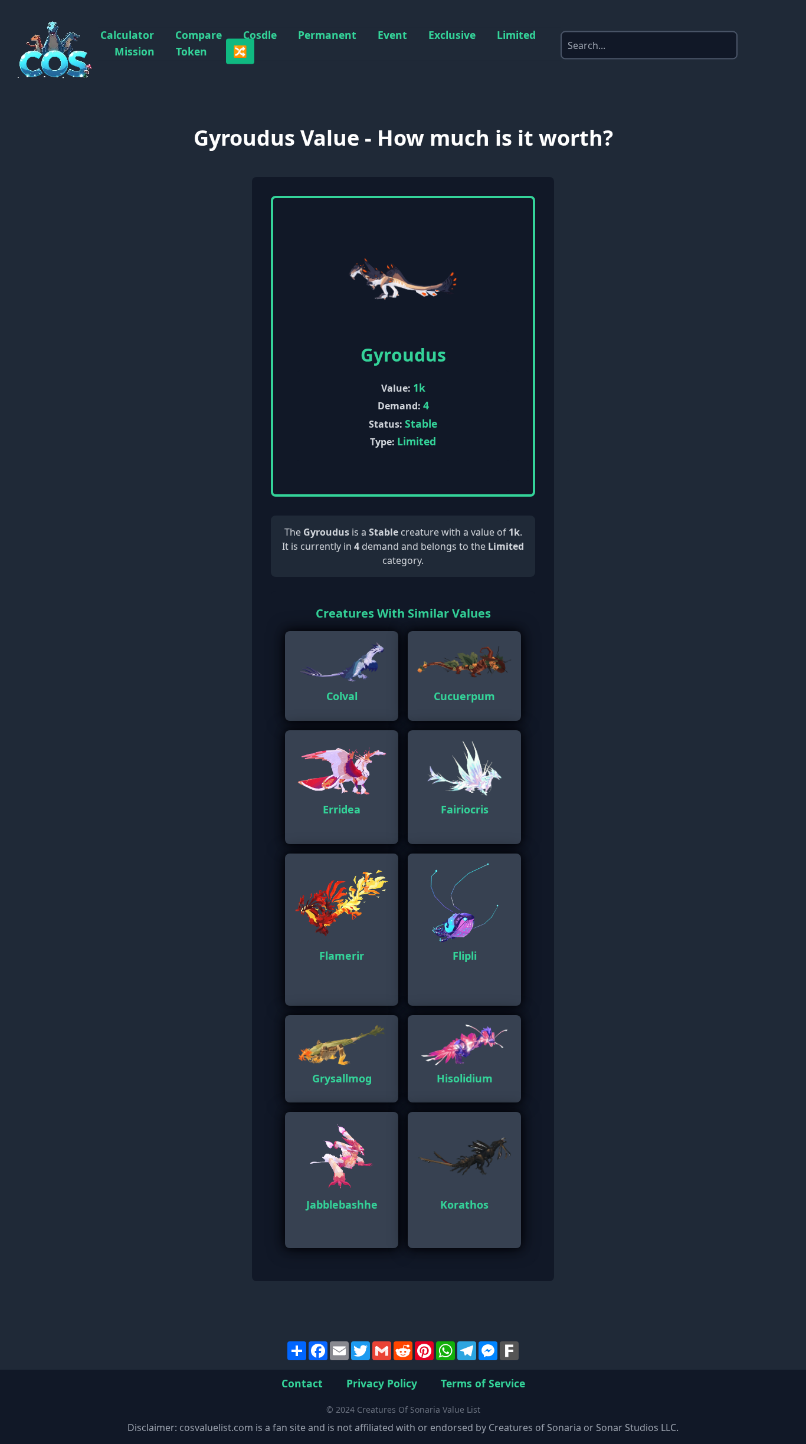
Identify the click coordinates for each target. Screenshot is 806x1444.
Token (191, 51)
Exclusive (452, 35)
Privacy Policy (381, 1383)
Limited (516, 35)
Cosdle (260, 35)
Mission (134, 51)
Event (392, 35)
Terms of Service (483, 1383)
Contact (302, 1383)
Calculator (127, 35)
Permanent (327, 35)
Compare (198, 35)
